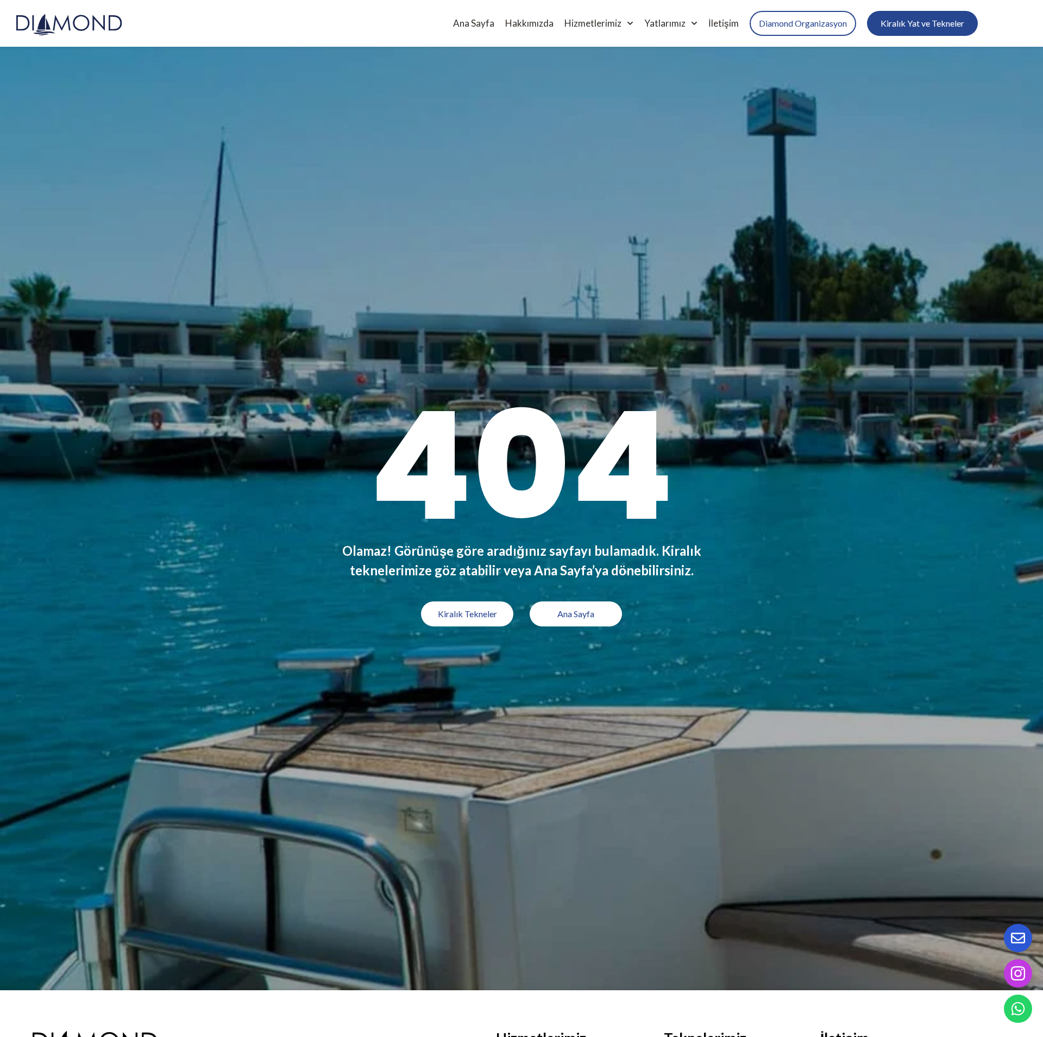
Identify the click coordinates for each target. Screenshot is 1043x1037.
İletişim (723, 23)
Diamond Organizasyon (803, 23)
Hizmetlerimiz (592, 23)
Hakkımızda (529, 23)
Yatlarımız (665, 23)
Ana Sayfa (473, 23)
